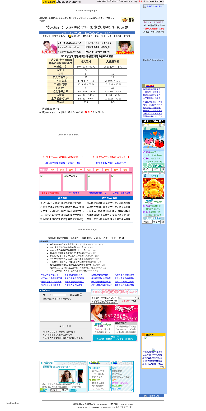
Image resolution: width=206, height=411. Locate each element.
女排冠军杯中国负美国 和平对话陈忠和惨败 (62, 215)
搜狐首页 (43, 18)
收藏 (114, 238)
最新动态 (82, 18)
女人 (131, 1)
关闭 (127, 36)
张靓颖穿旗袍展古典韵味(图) (98, 47)
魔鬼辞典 (129, 339)
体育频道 (53, 18)
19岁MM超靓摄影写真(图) (153, 26)
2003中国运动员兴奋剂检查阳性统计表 (67, 247)
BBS (162, 1)
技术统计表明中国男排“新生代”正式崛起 (67, 253)
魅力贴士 (110, 339)
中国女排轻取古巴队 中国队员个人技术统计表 (69, 262)
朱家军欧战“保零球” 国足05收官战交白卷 (60, 203)
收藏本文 (75, 36)
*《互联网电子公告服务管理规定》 (58, 335)
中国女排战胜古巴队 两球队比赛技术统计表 (68, 259)
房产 (126, 1)
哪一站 (107, 332)
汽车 (121, 1)
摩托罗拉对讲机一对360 (152, 364)
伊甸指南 (119, 339)
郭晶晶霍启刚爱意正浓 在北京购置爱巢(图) (61, 219)
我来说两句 (63, 238)
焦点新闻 (100, 339)
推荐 (96, 36)
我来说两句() (59, 36)
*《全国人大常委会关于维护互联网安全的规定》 (63, 338)
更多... (162, 367)
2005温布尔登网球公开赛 (99, 18)
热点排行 (88, 36)
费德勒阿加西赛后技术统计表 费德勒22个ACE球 (71, 244)
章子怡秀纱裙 (105, 43)
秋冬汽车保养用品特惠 (152, 358)
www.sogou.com (53, 112)
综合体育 (63, 18)
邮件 (152, 1)
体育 (104, 1)
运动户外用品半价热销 (152, 355)
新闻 (99, 1)
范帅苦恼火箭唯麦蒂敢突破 (69, 43)
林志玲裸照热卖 (92, 43)
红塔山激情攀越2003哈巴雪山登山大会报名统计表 (71, 265)
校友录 (146, 1)
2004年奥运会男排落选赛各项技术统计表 (67, 250)
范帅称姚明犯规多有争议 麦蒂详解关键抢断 (108, 215)
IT (117, 1)
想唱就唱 (106, 329)
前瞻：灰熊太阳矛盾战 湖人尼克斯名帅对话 (108, 219)
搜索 (157, 1)
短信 (136, 1)
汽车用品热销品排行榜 (152, 352)
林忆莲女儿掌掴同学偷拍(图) (98, 52)
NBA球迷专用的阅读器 (73, 56)
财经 (114, 1)
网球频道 (72, 18)
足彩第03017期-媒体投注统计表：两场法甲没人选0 (72, 268)
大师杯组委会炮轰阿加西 (68, 47)
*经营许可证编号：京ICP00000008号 (59, 332)
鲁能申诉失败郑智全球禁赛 (69, 52)
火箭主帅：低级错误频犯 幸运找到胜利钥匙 (108, 211)
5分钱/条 (129, 301)
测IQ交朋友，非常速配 (126, 329)
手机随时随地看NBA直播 (99, 56)
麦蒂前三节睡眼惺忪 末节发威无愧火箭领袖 (108, 207)
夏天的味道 (99, 332)
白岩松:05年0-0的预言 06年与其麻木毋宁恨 (62, 207)
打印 (119, 36)
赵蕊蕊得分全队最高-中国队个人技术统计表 (68, 256)
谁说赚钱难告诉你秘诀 (126, 327)
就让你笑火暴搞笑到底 (126, 332)
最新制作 (98, 329)
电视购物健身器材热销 (152, 361)
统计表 (71, 112)
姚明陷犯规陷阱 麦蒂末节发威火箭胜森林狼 (108, 203)
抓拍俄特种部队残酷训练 (153, 32)
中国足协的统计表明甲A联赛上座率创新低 (68, 271)
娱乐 (109, 1)
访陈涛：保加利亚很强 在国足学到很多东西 (62, 211)
